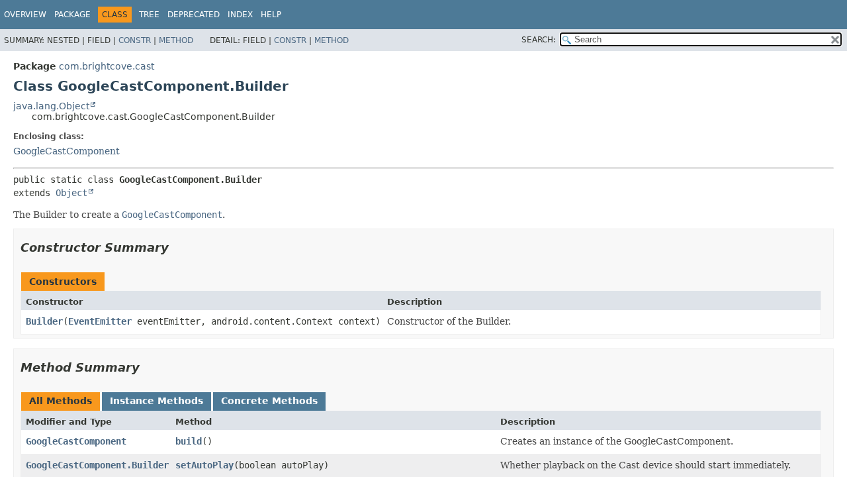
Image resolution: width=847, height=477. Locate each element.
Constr (134, 40)
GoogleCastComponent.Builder (97, 465)
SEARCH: (538, 39)
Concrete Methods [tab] (269, 401)
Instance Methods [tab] (156, 401)
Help (271, 14)
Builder (44, 321)
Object (71, 192)
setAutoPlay (204, 465)
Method (176, 40)
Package (72, 14)
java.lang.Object (51, 106)
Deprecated (193, 14)
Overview (25, 14)
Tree (149, 14)
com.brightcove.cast (106, 66)
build (188, 441)
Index (240, 14)
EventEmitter (100, 321)
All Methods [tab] (60, 401)
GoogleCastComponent (66, 151)
